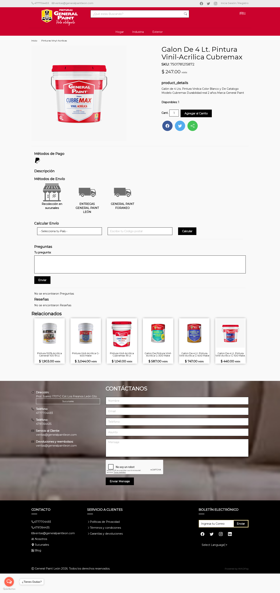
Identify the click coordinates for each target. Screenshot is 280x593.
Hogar (119, 32)
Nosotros (41, 539)
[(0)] (244, 13)
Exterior (157, 32)
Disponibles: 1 (170, 102)
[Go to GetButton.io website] (9, 589)
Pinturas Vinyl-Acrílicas (54, 40)
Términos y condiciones (105, 527)
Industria (138, 32)
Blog (37, 550)
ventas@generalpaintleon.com (73, 3)
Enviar (241, 523)
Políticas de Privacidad (105, 522)
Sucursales (68, 401)
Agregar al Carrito (196, 113)
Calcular (187, 231)
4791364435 (43, 424)
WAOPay (243, 568)
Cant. (165, 113)
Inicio (34, 40)
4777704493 (41, 3)
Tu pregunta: (42, 252)
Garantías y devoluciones (106, 533)
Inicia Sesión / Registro (235, 3)
